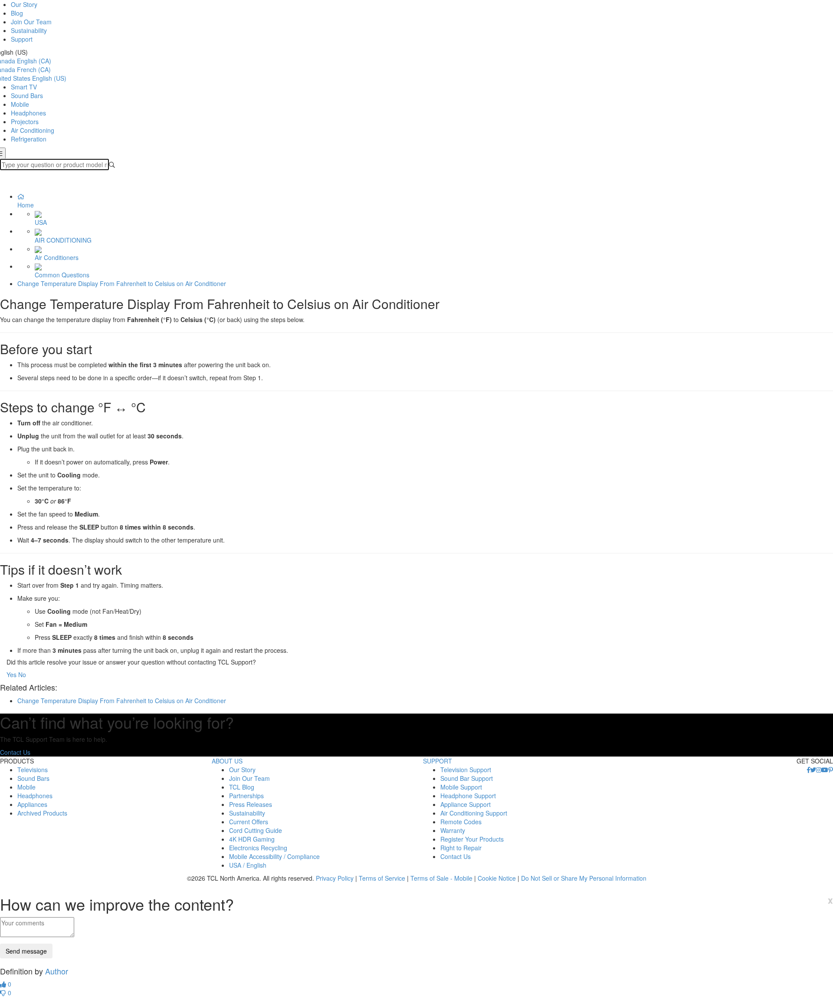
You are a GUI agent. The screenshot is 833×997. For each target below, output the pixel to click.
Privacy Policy (335, 878)
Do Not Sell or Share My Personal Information (583, 878)
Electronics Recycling (258, 847)
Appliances (32, 804)
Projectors (25, 121)
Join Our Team (31, 21)
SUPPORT (437, 761)
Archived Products (42, 813)
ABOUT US (227, 761)
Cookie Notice (497, 878)
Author (56, 971)
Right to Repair (461, 847)
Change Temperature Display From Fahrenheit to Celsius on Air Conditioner (121, 283)
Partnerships (246, 795)
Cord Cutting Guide (255, 830)
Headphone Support (468, 795)
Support (22, 39)
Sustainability (29, 30)
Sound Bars (27, 95)
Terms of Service (382, 878)
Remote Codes (461, 821)
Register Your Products (472, 839)
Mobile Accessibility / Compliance (274, 856)
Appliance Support (465, 804)
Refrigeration (28, 139)
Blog (17, 13)
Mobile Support (461, 787)
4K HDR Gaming (252, 839)
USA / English (247, 865)
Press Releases (250, 804)
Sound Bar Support (466, 778)
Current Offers (248, 821)
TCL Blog (241, 787)
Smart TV (24, 86)
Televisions (32, 769)
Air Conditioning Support (473, 813)
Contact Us (15, 752)
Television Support (465, 769)
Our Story (24, 4)
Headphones (28, 113)
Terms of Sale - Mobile (441, 878)
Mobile (20, 104)
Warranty (452, 830)
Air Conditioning (32, 130)
